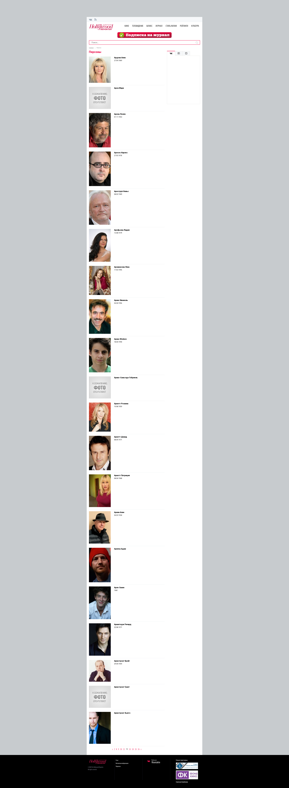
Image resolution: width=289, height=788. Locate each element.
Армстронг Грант (122, 687)
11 (124, 749)
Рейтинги (184, 26)
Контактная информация (122, 763)
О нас (117, 760)
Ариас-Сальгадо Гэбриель (126, 378)
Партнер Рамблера (182, 782)
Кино (127, 26)
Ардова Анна (120, 58)
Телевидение (137, 26)
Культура (195, 26)
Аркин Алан (119, 512)
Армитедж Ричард (122, 624)
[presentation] (171, 53)
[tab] (171, 53)
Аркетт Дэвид (120, 437)
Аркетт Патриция (122, 475)
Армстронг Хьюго (122, 713)
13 (130, 749)
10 (121, 749)
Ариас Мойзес (120, 339)
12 (127, 749)
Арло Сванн (119, 587)
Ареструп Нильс (121, 191)
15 (136, 749)
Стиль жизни (171, 26)
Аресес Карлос (121, 153)
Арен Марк (119, 88)
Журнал (159, 26)
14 (133, 749)
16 (139, 749)
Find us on (155, 761)
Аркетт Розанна (121, 404)
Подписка (118, 766)
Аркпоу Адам (120, 549)
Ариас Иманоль (121, 300)
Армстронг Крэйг (122, 661)
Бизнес (149, 26)
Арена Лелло (120, 114)
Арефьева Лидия (122, 230)
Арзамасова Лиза (121, 267)
